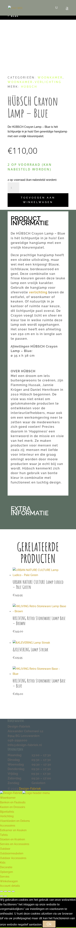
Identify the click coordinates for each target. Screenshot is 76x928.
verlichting (38, 292)
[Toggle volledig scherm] (5, 891)
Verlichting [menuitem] (7, 816)
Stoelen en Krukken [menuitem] (12, 839)
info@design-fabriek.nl (25, 745)
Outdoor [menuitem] (5, 848)
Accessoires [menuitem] (7, 825)
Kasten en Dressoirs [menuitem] (12, 807)
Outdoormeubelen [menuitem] (11, 853)
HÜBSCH (29, 86)
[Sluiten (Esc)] (13, 891)
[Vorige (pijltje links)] (1, 896)
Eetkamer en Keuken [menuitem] (13, 830)
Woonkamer (50, 77)
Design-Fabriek (30, 788)
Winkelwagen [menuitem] (9, 881)
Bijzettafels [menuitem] (7, 811)
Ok (49, 924)
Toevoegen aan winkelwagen (38, 199)
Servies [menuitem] (4, 876)
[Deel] (9, 891)
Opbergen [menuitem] (6, 871)
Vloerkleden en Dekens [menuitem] (15, 820)
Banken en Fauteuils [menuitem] (13, 802)
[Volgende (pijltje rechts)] (5, 896)
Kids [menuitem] (2, 862)
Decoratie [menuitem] (6, 867)
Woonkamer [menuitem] (8, 797)
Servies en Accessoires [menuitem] (14, 844)
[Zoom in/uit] (1, 891)
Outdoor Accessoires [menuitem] (13, 858)
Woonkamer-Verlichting (34, 82)
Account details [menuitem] (10, 885)
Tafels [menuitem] (4, 834)
